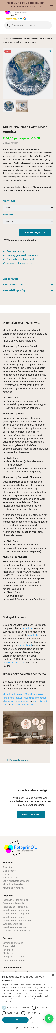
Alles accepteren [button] (15, 1020)
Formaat (8, 214)
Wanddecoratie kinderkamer (17, 920)
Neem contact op (31, 814)
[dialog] (28, 1002)
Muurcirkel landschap (35, 698)
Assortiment (16, 39)
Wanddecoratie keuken (14, 917)
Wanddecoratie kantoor (14, 927)
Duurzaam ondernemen (15, 960)
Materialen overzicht (13, 888)
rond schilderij (24, 645)
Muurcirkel (45, 39)
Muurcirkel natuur (13, 698)
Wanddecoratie (31, 39)
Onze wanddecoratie (13, 903)
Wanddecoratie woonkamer (17, 910)
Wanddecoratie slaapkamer (17, 913)
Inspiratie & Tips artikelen (16, 900)
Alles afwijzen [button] (41, 1020)
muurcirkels (28, 628)
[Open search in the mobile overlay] (28, 25)
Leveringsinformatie (13, 943)
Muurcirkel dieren (34, 694)
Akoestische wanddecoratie (17, 930)
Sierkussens (9, 871)
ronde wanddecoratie (13, 662)
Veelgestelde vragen (13, 956)
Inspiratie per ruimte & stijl (16, 907)
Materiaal (8, 200)
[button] (50, 51)
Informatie (8, 950)
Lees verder (19, 1002)
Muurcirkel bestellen (13, 884)
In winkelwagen (33, 232)
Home (5, 39)
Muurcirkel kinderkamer (22, 704)
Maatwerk (8, 953)
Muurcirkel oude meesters (17, 701)
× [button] (53, 975)
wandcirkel (33, 635)
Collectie (7, 874)
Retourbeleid (9, 946)
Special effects (10, 877)
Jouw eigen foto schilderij (16, 881)
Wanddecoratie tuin (13, 924)
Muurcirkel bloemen (13, 694)
